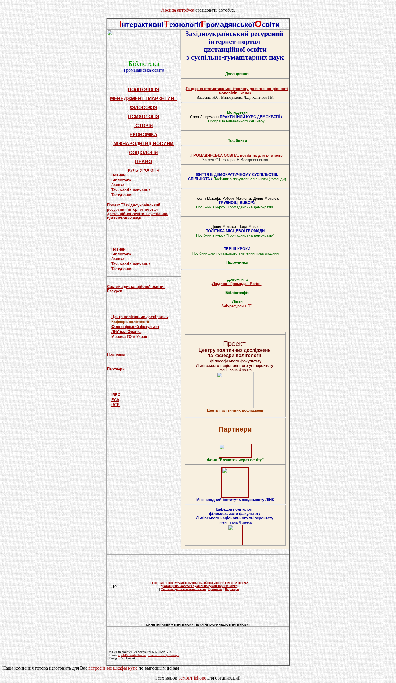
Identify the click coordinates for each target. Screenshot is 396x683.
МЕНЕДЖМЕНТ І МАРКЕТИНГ (143, 98)
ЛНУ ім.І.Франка (126, 331)
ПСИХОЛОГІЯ (143, 116)
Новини (118, 175)
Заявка (117, 185)
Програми (116, 354)
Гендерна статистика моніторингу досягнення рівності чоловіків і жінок (237, 90)
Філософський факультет (135, 327)
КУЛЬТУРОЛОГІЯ (143, 170)
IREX (115, 395)
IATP (115, 405)
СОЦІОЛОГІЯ (143, 152)
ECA (115, 400)
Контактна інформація (163, 655)
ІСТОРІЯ (143, 125)
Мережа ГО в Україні (130, 336)
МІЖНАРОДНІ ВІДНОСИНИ (143, 143)
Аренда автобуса (177, 10)
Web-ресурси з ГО (236, 306)
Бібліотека (121, 180)
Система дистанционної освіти (183, 589)
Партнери (116, 369)
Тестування (121, 195)
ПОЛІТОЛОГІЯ (143, 89)
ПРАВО (143, 161)
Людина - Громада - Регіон (237, 284)
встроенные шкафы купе (112, 668)
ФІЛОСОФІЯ (143, 107)
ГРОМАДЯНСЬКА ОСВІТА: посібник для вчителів (237, 155)
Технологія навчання (131, 190)
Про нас (158, 582)
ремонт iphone (192, 677)
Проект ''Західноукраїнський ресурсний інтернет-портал (134, 207)
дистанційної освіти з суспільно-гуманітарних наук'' (137, 216)
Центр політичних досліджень (139, 317)
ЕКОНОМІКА (143, 134)
